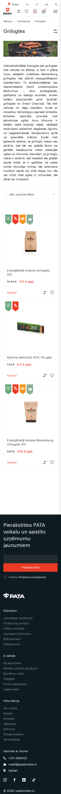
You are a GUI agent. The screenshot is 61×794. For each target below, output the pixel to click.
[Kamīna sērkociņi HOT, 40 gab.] (30, 328)
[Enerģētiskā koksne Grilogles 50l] (30, 241)
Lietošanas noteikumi (18, 618)
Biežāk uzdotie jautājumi (20, 668)
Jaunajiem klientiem (17, 633)
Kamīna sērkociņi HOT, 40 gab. (29, 357)
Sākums (7, 21)
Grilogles (40, 21)
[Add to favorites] (26, 11)
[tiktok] (33, 779)
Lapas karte (11, 689)
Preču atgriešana (15, 684)
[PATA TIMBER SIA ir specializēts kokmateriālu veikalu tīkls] (7, 11)
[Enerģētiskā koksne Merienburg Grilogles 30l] (30, 411)
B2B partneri (12, 639)
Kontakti (9, 718)
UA (46, 4)
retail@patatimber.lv (22, 764)
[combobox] (32, 194)
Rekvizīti (9, 729)
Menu (55, 11)
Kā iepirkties (12, 663)
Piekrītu (27, 577)
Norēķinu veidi (13, 673)
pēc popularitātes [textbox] (21, 194)
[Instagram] (5, 779)
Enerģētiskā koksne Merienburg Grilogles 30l (30, 442)
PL (56, 4)
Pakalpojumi (11, 644)
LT (37, 4)
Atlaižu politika (13, 628)
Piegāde (9, 678)
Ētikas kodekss (13, 734)
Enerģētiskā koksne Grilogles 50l (28, 272)
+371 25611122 (17, 758)
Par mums (10, 708)
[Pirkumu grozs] (44, 11)
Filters (55, 31)
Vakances (9, 724)
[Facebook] (14, 779)
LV (27, 4)
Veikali (15, 4)
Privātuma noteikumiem (32, 577)
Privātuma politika (16, 623)
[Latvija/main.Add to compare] (19, 11)
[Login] (35, 11)
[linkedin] (24, 779)
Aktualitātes (11, 739)
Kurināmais (23, 21)
